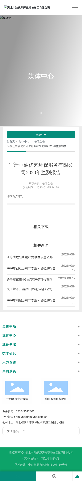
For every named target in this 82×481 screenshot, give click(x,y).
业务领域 (9, 344)
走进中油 (9, 326)
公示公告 (39, 141)
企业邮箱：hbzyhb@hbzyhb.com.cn (24, 416)
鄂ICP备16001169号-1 (53, 464)
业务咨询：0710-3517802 (18, 411)
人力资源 (9, 362)
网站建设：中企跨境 (27, 464)
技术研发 (9, 353)
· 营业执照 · (30, 458)
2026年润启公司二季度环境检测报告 (31, 300)
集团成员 (9, 371)
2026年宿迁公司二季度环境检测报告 (31, 268)
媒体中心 (41, 76)
